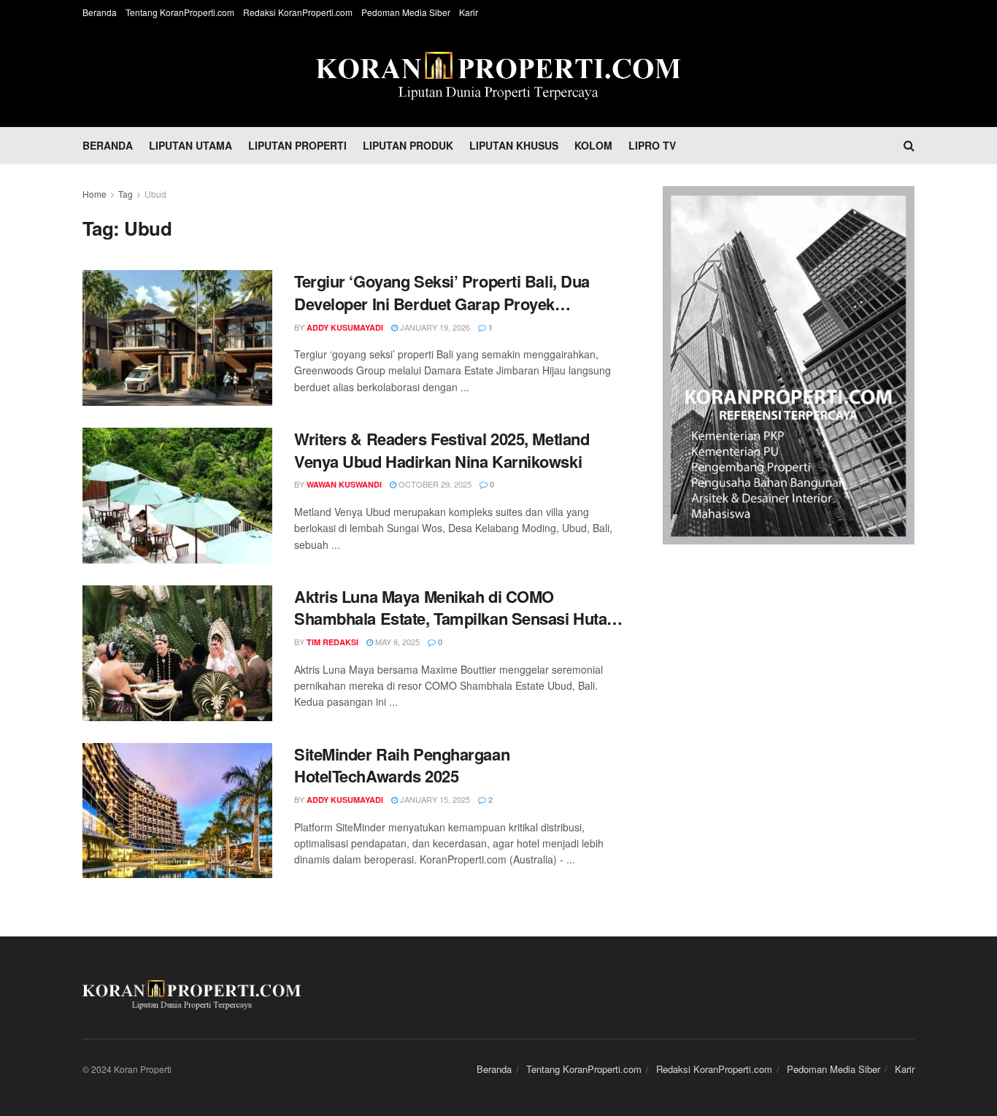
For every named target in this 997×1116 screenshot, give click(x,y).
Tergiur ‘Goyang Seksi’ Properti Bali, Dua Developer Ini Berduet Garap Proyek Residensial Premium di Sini (442, 292)
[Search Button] (909, 145)
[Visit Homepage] (498, 76)
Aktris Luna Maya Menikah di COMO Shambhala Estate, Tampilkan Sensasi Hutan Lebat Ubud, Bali (455, 608)
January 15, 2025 (434, 799)
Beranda (99, 12)
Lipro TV (652, 145)
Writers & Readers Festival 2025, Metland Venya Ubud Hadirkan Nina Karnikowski (441, 450)
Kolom (593, 145)
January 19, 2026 (434, 327)
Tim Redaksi (332, 641)
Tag (125, 194)
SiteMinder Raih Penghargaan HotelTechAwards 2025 (401, 765)
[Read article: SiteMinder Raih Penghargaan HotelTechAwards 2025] (177, 811)
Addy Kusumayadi (345, 327)
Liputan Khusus (513, 145)
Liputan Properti (297, 145)
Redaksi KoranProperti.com (298, 12)
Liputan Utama (190, 145)
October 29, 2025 (433, 484)
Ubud (155, 194)
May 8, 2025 (396, 641)
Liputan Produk (408, 145)
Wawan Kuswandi (344, 484)
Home (94, 194)
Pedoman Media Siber (405, 12)
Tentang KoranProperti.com (180, 12)
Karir (468, 12)
